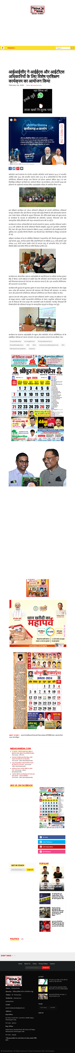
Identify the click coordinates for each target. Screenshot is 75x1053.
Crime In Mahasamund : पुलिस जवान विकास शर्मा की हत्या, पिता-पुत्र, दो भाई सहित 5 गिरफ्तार (51, 886)
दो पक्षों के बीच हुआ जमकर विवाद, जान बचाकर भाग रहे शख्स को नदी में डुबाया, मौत (58, 896)
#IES (28, 345)
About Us (27, 964)
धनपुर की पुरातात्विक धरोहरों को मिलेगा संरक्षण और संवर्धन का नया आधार (22, 764)
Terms (35, 964)
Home (20, 964)
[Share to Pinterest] (17, 168)
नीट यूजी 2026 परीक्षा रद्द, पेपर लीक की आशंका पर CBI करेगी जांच (58, 981)
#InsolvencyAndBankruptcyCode (48, 345)
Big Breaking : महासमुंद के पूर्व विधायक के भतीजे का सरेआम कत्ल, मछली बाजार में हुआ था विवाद (58, 911)
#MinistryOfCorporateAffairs (18, 348)
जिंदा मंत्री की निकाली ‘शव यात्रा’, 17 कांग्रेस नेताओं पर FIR (57, 995)
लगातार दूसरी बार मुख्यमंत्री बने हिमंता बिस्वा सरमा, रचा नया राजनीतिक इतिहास (58, 988)
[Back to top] (70, 1048)
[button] (2, 48)
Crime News (43, 1008)
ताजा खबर (52, 1008)
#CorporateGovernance (45, 341)
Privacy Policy (43, 964)
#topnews (32, 348)
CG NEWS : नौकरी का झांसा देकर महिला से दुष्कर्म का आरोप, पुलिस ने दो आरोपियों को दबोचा (23, 752)
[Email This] (21, 168)
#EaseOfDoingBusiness (16, 345)
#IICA (34, 345)
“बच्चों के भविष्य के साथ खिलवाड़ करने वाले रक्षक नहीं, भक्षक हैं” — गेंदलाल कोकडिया (23, 775)
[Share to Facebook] (10, 168)
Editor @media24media (34, 85)
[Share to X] (14, 168)
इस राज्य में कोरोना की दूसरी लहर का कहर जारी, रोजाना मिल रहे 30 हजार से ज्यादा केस (58, 924)
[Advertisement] (37, 30)
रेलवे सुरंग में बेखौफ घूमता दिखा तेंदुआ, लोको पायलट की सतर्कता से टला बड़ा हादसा (22, 758)
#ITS (63, 345)
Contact (52, 964)
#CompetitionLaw (29, 341)
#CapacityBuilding (15, 341)
